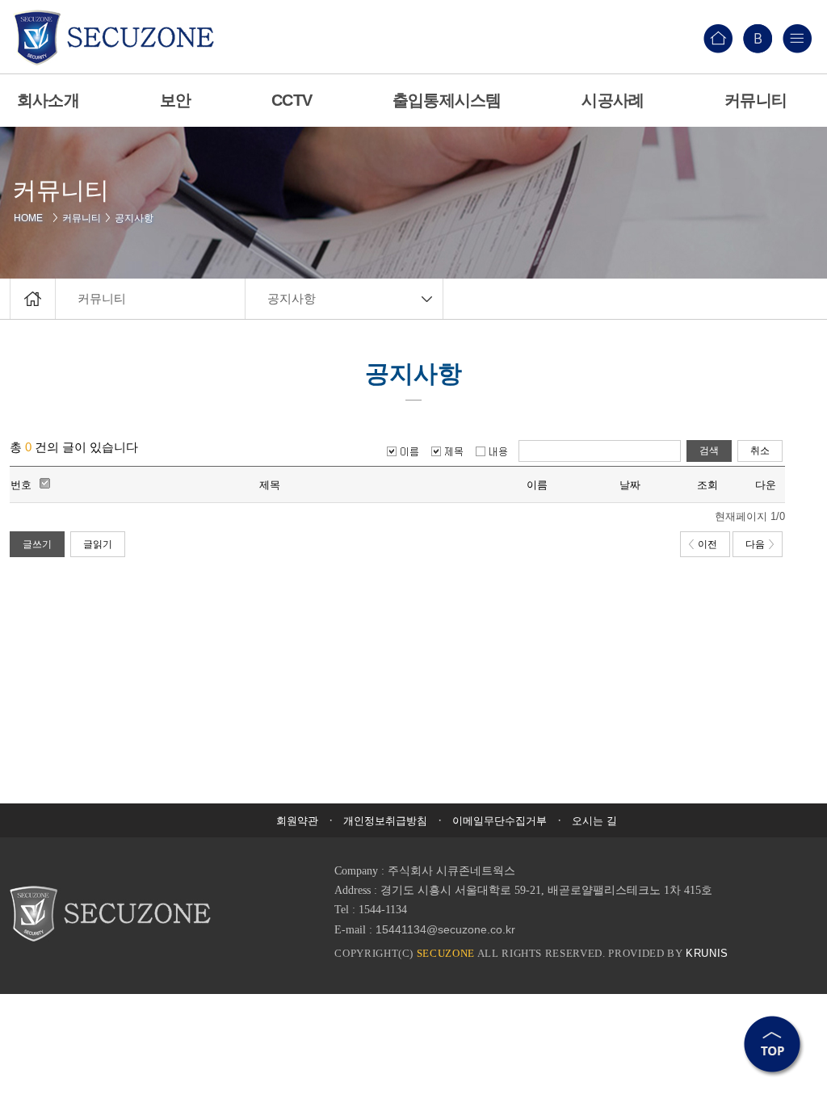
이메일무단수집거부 (499, 821)
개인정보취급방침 (385, 821)
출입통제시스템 (447, 100)
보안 (175, 100)
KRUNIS (707, 953)
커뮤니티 (81, 218)
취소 (760, 450)
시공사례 (612, 100)
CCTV (291, 100)
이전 (707, 544)
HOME (31, 218)
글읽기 (97, 544)
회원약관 (297, 821)
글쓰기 (37, 544)
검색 (709, 450)
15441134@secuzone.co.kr (445, 929)
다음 (755, 544)
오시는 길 (594, 821)
